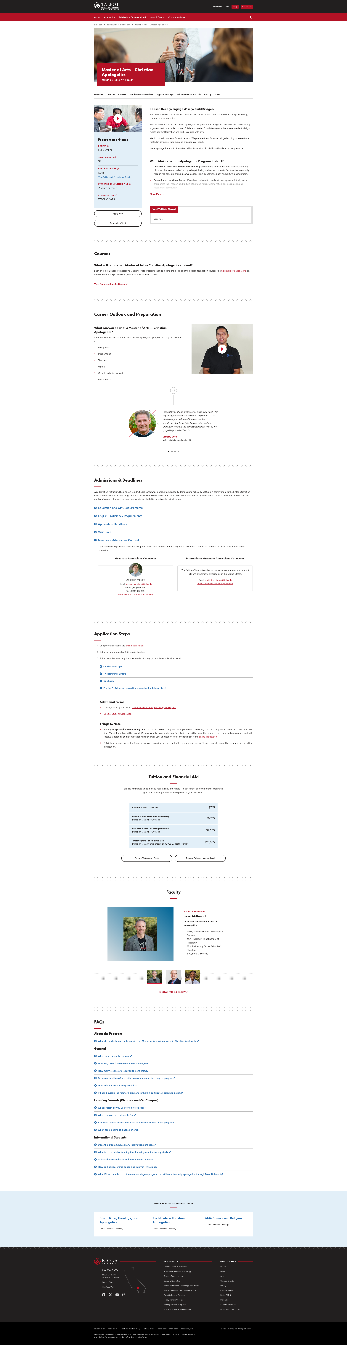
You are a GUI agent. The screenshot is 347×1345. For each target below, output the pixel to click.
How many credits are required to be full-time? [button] (123, 1070)
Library (223, 1286)
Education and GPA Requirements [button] (120, 508)
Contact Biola (107, 1282)
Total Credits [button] (106, 157)
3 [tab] (175, 451)
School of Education (172, 1281)
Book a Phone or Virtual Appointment (135, 594)
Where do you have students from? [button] (117, 1115)
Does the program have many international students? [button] (127, 1144)
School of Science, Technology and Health (181, 1286)
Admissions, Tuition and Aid (132, 17)
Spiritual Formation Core (233, 270)
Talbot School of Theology (118, 25)
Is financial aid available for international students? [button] (125, 1159)
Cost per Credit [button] (107, 169)
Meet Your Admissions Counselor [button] (120, 540)
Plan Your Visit (108, 1287)
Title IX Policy (148, 1329)
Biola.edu (98, 25)
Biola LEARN (225, 1295)
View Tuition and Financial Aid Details (114, 177)
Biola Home (217, 6)
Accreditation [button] (106, 195)
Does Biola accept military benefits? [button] (117, 1085)
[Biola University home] (125, 1261)
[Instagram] (123, 1295)
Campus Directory (227, 1281)
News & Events (157, 17)
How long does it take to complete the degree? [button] (123, 1063)
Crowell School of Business (175, 1267)
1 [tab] (168, 451)
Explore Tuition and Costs (146, 858)
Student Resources (228, 1304)
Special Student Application (117, 713)
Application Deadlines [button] (112, 524)
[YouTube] (117, 1295)
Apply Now (118, 213)
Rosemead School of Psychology (177, 1271)
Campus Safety (226, 1290)
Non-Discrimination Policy (130, 1329)
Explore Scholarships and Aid (200, 858)
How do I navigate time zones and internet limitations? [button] (127, 1166)
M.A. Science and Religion (223, 1218)
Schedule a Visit (118, 223)
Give (227, 6)
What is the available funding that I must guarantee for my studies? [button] (134, 1152)
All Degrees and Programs (175, 1304)
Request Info (246, 7)
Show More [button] (156, 194)
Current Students (176, 17)
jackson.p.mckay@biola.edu (139, 584)
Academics (109, 17)
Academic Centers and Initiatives (177, 1309)
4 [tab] (178, 451)
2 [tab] (172, 451)
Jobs (222, 1276)
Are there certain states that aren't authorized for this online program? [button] (136, 1122)
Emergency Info (187, 1329)
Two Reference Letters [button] (114, 673)
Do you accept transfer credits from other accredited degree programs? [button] (136, 1078)
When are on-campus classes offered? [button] (118, 1129)
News (222, 1271)
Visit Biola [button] (104, 532)
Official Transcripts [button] (112, 666)
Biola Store (224, 1300)
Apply (235, 7)
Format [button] (102, 146)
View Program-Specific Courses (110, 284)
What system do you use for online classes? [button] (121, 1107)
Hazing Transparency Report (167, 1329)
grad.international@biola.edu (218, 580)
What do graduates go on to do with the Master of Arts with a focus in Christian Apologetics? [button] (148, 1041)
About (97, 17)
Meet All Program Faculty (172, 991)
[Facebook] (103, 1295)
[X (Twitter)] (110, 1295)
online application (135, 645)
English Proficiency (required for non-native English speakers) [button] (134, 688)
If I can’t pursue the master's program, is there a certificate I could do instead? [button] (140, 1092)
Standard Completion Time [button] (113, 184)
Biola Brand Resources (230, 1309)
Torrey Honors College (173, 1300)
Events (223, 1267)
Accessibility (112, 1329)
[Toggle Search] (250, 17)
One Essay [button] (108, 681)
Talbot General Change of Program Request (154, 707)
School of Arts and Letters (175, 1276)
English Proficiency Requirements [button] (120, 516)
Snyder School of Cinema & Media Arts (180, 1290)
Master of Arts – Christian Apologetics (151, 25)
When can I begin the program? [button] (115, 1056)
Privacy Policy (99, 1329)
